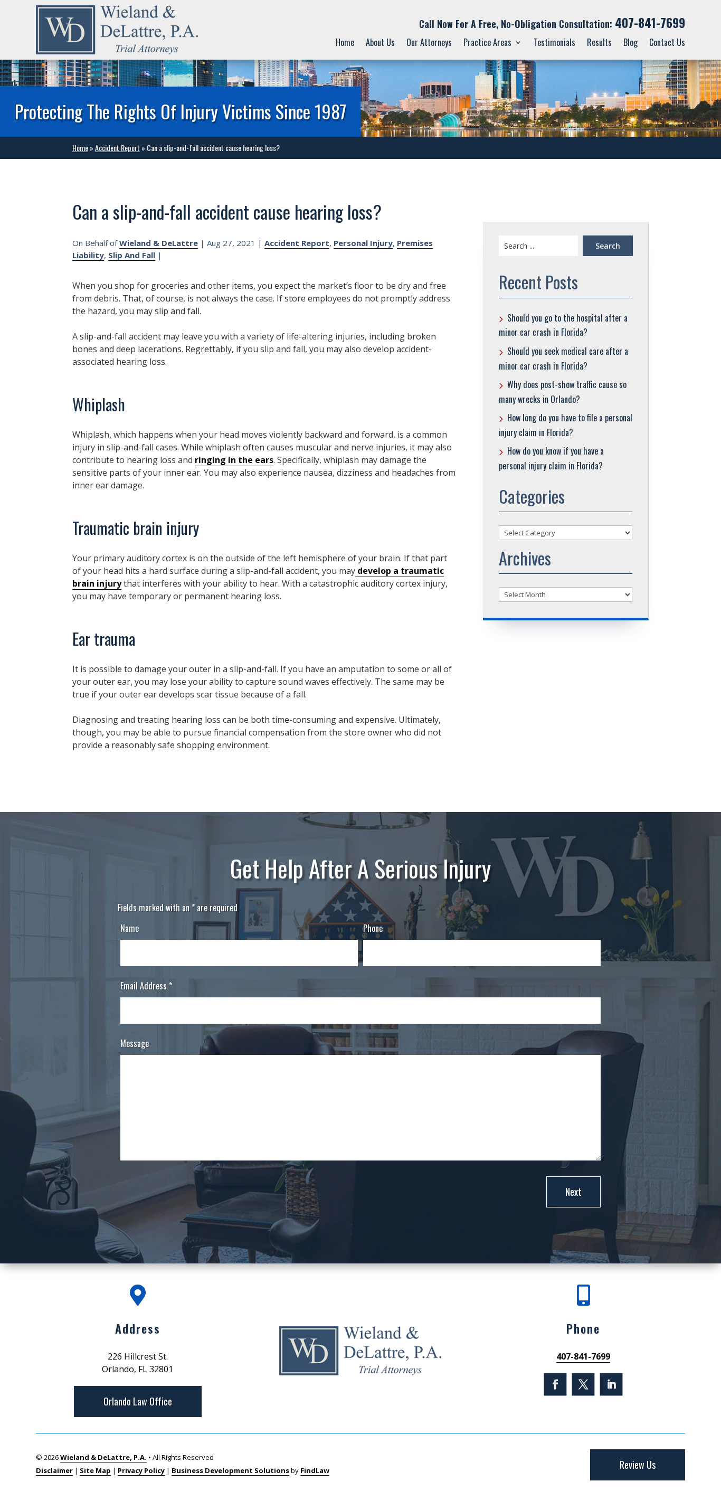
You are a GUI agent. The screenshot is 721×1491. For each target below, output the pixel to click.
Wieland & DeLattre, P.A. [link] (103, 1457)
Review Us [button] (638, 1464)
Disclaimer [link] (54, 1470)
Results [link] (599, 42)
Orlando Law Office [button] (137, 1401)
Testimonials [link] (554, 42)
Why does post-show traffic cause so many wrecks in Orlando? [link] (563, 391)
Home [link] (345, 42)
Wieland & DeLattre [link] (158, 243)
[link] (117, 29)
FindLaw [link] (314, 1470)
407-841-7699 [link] (650, 23)
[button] (555, 1384)
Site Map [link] (95, 1470)
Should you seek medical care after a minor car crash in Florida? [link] (563, 358)
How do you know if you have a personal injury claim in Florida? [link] (551, 458)
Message (134, 1043)
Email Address (146, 985)
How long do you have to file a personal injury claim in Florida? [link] (565, 425)
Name (129, 928)
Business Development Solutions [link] (230, 1470)
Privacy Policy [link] (141, 1470)
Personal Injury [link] (363, 243)
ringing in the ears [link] (234, 460)
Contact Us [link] (667, 42)
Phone (373, 928)
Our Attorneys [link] (429, 42)
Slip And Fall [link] (131, 255)
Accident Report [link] (296, 243)
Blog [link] (630, 42)
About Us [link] (380, 42)
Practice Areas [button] (487, 42)
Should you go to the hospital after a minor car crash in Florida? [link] (563, 325)
